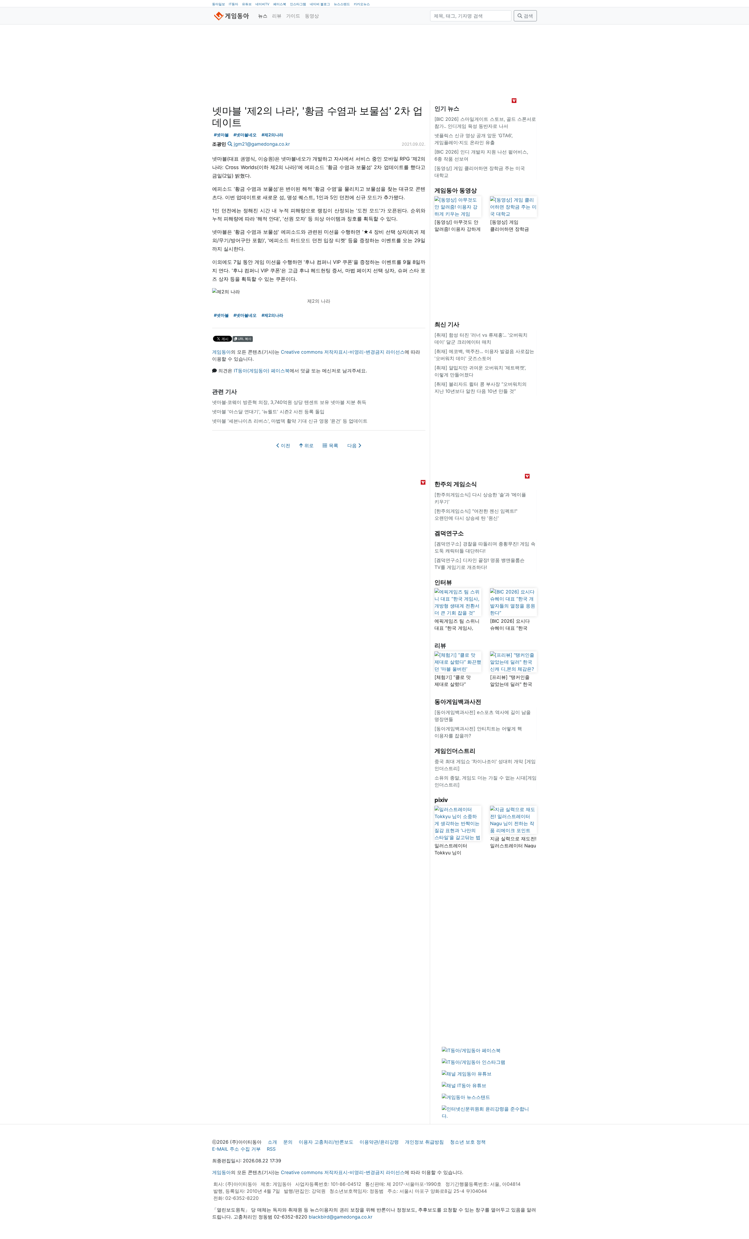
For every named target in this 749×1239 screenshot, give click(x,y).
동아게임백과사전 (457, 701)
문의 (288, 1142)
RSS (271, 1149)
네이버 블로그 (320, 4)
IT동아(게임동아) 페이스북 (262, 371)
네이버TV (262, 4)
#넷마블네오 (245, 134)
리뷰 (276, 16)
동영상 (312, 16)
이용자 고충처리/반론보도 (326, 1142)
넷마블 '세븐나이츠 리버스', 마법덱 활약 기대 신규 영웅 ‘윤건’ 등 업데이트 (289, 421)
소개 (272, 1142)
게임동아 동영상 (455, 190)
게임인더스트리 (454, 750)
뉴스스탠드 (342, 4)
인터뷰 (443, 582)
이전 (284, 445)
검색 (527, 16)
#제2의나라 (272, 134)
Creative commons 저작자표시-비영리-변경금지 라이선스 (343, 352)
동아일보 (218, 4)
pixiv (441, 799)
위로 (308, 445)
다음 (352, 445)
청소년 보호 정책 (468, 1142)
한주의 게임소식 (455, 484)
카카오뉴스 (362, 4)
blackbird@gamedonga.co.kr (340, 1217)
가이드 (293, 16)
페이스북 (279, 4)
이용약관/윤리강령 (379, 1142)
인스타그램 (298, 4)
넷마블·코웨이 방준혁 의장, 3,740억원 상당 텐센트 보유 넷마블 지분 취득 (289, 402)
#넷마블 (221, 134)
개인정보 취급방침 (424, 1142)
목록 (332, 445)
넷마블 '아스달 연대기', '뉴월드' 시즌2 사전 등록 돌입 (268, 411)
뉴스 (262, 16)
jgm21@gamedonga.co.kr (262, 144)
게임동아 (221, 352)
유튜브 (247, 4)
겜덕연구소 (449, 533)
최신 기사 (446, 324)
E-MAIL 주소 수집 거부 (236, 1149)
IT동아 (233, 4)
